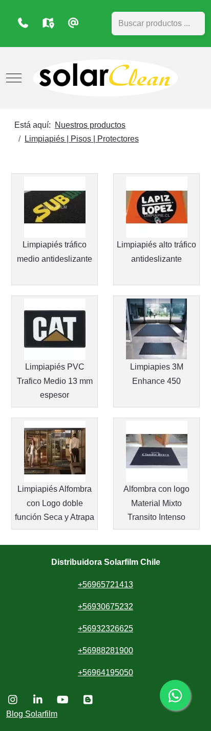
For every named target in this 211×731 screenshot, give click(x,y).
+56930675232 (105, 606)
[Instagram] (12, 699)
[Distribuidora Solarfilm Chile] (105, 78)
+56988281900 (105, 650)
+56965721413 (105, 584)
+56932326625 (105, 628)
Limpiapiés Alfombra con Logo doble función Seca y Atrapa (54, 503)
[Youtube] (62, 699)
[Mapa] (47, 23)
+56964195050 (105, 672)
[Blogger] (87, 699)
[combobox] (158, 23)
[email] (73, 23)
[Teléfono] (22, 23)
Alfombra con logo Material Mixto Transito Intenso (156, 503)
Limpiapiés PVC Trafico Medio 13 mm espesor (55, 380)
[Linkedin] (37, 699)
